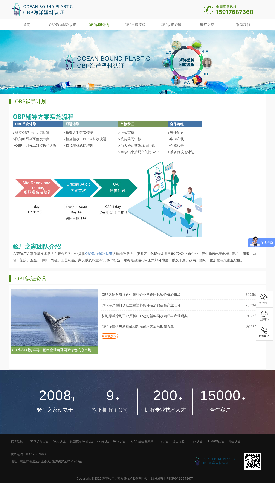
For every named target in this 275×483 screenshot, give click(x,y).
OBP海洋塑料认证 (62, 25)
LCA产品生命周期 (141, 441)
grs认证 (163, 441)
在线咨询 (264, 319)
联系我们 (243, 25)
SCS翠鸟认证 (39, 441)
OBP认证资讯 (171, 25)
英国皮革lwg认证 (81, 441)
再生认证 (234, 441)
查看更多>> (109, 336)
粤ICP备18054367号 (181, 478)
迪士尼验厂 (180, 441)
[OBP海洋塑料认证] (42, 9)
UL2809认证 (215, 441)
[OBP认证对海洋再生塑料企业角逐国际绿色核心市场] (54, 317)
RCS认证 (119, 441)
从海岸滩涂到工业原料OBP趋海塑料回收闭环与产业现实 (145, 316)
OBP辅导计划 (99, 25)
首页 (26, 25)
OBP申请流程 (135, 25)
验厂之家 (207, 25)
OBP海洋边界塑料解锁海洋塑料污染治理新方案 (138, 327)
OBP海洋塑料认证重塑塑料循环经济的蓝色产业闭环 (141, 305)
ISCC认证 (59, 441)
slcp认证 (103, 441)
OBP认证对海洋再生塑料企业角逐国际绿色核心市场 (51, 350)
